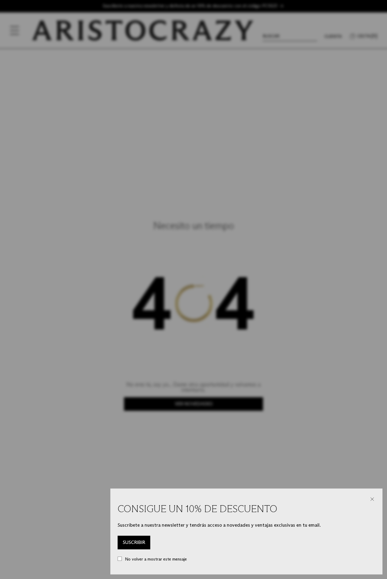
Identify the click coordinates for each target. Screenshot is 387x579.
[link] (134, 543)
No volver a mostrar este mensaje (156, 559)
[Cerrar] (372, 499)
